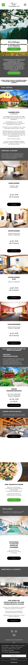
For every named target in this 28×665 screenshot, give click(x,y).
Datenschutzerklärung (14, 652)
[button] (14, 635)
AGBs (14, 642)
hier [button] (8, 81)
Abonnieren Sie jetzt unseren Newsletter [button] (14, 639)
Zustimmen (14, 655)
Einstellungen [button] (14, 662)
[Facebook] (16, 631)
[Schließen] (26, 645)
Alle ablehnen (13, 659)
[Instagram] (12, 631)
